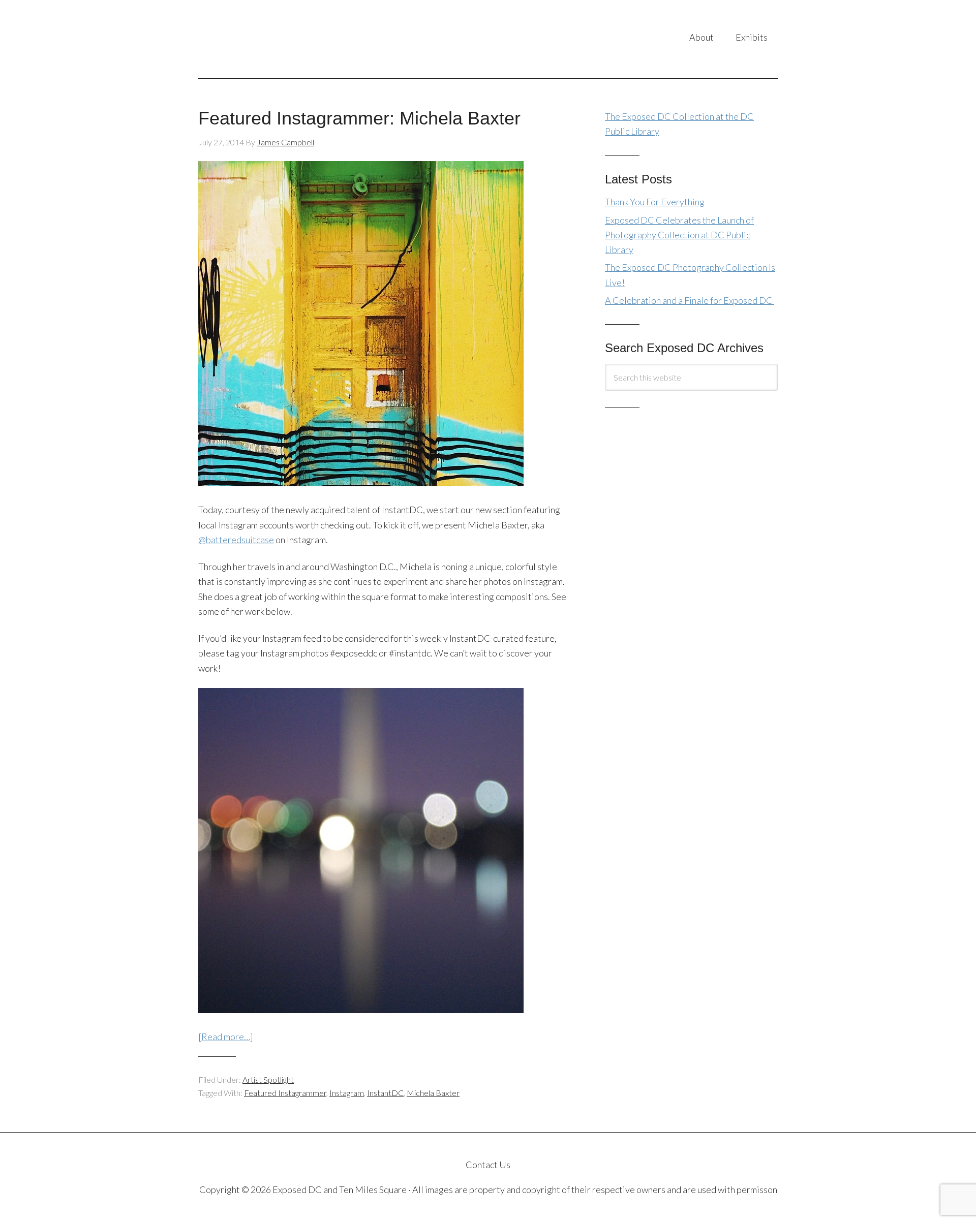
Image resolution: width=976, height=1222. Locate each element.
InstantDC (385, 1093)
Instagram (346, 1093)
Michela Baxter (433, 1093)
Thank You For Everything (655, 201)
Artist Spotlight (268, 1079)
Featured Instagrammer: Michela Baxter (359, 118)
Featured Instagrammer (285, 1093)
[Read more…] (225, 1036)
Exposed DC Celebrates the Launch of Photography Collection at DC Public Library (679, 235)
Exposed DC (299, 39)
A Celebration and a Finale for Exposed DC (689, 300)
